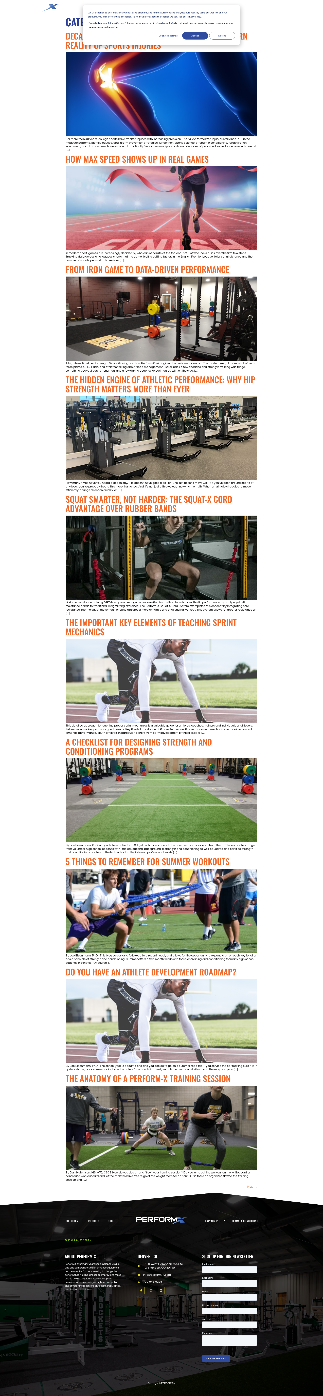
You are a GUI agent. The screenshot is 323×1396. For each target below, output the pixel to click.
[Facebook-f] (141, 1290)
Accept (195, 35)
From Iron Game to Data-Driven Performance (147, 269)
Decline (222, 35)
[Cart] (308, 7)
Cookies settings (168, 35)
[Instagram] (151, 1290)
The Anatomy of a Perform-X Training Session (148, 1078)
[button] (240, 6)
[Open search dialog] (284, 7)
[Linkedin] (161, 1290)
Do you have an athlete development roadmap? (151, 971)
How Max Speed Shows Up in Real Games (137, 159)
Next (252, 1186)
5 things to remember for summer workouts (148, 861)
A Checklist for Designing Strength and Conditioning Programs (139, 746)
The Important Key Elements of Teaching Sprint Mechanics (151, 627)
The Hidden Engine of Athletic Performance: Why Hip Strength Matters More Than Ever (160, 384)
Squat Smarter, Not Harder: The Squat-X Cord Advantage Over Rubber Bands (149, 503)
